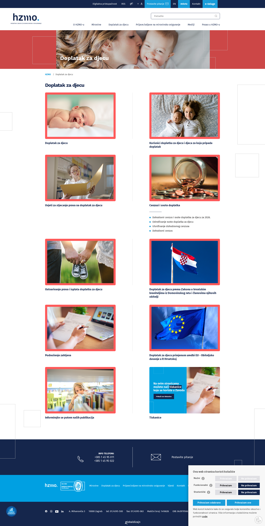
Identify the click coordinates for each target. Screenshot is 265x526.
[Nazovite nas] (80, 459)
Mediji (191, 24)
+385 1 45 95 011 (104, 457)
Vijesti (171, 485)
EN (174, 3)
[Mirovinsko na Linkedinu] (62, 511)
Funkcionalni (201, 485)
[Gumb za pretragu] (216, 16)
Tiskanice (155, 417)
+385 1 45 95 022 (104, 461)
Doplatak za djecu (119, 24)
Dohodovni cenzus (162, 230)
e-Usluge (210, 3)
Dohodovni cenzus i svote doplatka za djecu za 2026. (181, 217)
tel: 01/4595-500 (114, 511)
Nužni (197, 478)
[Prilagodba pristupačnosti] (131, 4)
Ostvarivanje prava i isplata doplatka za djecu (73, 289)
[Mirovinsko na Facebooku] (46, 511)
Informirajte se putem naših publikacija (69, 417)
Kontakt (196, 3)
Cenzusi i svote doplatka (164, 205)
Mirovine (96, 24)
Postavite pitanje (156, 3)
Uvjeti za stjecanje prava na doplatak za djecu (73, 205)
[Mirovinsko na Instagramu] (51, 511)
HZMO (48, 74)
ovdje (204, 516)
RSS (123, 3)
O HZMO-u (78, 24)
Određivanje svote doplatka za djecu (172, 221)
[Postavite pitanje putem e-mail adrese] (156, 457)
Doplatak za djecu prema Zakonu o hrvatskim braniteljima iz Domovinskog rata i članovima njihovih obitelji (182, 293)
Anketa (184, 4)
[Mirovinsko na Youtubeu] (56, 511)
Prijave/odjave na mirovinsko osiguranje (158, 24)
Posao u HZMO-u (211, 24)
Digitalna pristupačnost (105, 3)
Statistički (199, 492)
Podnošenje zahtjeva (58, 355)
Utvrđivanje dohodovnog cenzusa (170, 226)
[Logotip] (26, 18)
